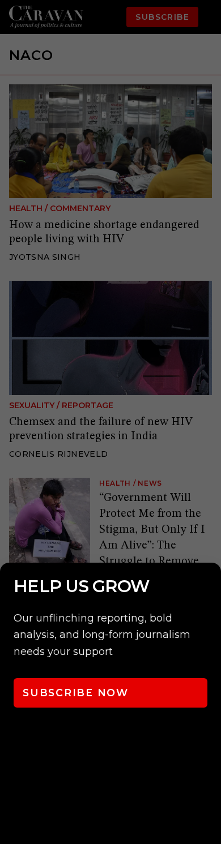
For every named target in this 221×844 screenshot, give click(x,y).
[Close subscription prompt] (209, 586)
